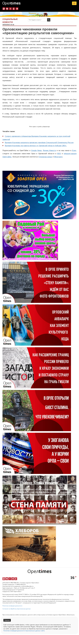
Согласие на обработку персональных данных (16, 609)
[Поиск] (48, 19)
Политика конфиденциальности (12, 606)
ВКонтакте (58, 157)
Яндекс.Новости (49, 150)
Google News (36, 150)
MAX (59, 154)
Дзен (74, 150)
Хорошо (7, 620)
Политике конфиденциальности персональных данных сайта (24, 631)
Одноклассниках (45, 157)
